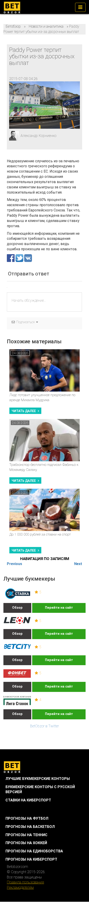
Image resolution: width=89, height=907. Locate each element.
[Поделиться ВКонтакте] (28, 258)
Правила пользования (25, 882)
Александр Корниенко (38, 135)
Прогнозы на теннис (26, 835)
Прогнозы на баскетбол (30, 826)
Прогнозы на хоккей (26, 843)
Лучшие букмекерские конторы (37, 778)
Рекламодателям (20, 887)
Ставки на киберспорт (28, 800)
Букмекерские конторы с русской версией (40, 789)
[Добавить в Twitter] (20, 258)
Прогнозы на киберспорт (31, 859)
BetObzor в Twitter (44, 726)
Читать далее (24, 411)
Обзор (17, 608)
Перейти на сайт (59, 608)
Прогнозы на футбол (26, 818)
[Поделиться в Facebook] (11, 258)
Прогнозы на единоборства (34, 851)
